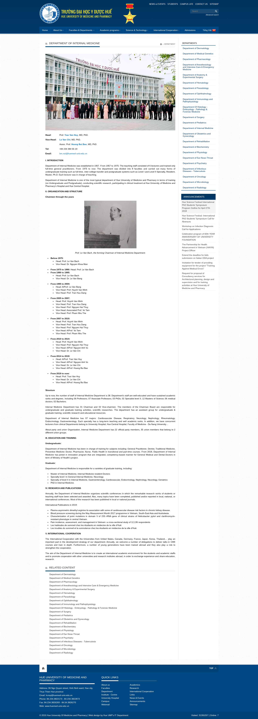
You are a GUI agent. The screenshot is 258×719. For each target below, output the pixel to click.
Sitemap (214, 4)
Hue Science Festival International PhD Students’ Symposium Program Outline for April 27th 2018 (198, 206)
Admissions (190, 30)
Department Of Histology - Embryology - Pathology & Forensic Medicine (83, 608)
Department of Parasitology (62, 597)
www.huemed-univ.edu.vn (57, 706)
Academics (135, 685)
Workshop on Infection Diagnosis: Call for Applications (198, 227)
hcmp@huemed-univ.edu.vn (59, 695)
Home (45, 30)
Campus (105, 701)
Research (134, 688)
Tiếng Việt (207, 30)
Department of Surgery (60, 611)
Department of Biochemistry (62, 626)
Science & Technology (136, 30)
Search (216, 11)
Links (132, 694)
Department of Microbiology (62, 649)
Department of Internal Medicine (198, 128)
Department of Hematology (62, 593)
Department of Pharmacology (63, 582)
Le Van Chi (64, 139)
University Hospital (110, 698)
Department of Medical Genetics (64, 578)
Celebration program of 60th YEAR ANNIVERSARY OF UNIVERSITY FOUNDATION (198, 237)
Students (173, 4)
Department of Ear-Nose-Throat (64, 634)
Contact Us (201, 4)
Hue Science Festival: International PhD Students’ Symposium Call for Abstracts (198, 218)
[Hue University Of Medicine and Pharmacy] (75, 13)
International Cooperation (166, 30)
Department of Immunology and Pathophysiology (72, 604)
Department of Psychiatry (61, 638)
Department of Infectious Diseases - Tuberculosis (72, 641)
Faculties (105, 688)
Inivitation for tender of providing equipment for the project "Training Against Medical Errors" (198, 265)
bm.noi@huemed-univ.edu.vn (73, 153)
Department (169, 44)
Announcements (193, 196)
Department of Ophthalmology (63, 600)
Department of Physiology (61, 630)
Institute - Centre (109, 694)
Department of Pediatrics (61, 615)
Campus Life (186, 4)
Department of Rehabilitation (62, 623)
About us (105, 685)
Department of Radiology (61, 653)
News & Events (157, 4)
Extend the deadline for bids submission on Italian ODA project (198, 256)
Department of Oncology (61, 645)
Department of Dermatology (62, 574)
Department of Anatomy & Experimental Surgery (72, 589)
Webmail (105, 704)
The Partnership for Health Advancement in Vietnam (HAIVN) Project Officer (198, 247)
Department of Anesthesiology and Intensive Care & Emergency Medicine (84, 585)
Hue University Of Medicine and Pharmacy (63, 679)
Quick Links (109, 677)
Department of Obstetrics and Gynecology (69, 619)
